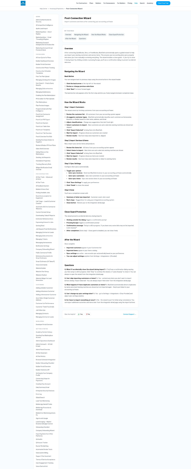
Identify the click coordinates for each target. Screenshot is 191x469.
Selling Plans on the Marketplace (42, 153)
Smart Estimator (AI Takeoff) (45, 261)
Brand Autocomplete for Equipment (43, 197)
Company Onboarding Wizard (45, 249)
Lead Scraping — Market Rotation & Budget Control (44, 423)
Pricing (130, 3)
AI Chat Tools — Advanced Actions (44, 178)
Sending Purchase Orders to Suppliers (45, 141)
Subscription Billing (42, 453)
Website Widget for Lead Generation (44, 279)
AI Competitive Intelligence (44, 25)
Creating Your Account (43, 384)
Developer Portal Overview (44, 324)
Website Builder (41, 268)
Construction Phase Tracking (45, 68)
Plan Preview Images (42, 105)
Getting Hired (40, 225)
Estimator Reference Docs (44, 219)
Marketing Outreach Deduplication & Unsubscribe (45, 43)
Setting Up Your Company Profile (44, 374)
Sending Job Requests (43, 157)
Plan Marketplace (41, 102)
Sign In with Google (42, 418)
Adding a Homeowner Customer (46, 294)
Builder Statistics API (42, 370)
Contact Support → (129, 314)
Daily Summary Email (42, 387)
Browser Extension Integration (45, 360)
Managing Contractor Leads (45, 232)
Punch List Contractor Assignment (43, 115)
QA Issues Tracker (42, 442)
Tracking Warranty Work (43, 164)
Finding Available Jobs (43, 192)
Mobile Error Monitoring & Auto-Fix (46, 414)
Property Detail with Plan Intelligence (44, 110)
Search (142, 3)
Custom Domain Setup (43, 212)
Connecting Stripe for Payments (43, 379)
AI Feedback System (42, 186)
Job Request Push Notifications (46, 229)
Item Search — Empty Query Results (45, 84)
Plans (91, 3)
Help (135, 3)
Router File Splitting (42, 446)
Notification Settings (42, 246)
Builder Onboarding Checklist (45, 363)
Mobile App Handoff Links (44, 404)
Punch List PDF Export (43, 119)
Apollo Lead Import (42, 28)
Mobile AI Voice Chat (42, 189)
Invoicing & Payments (57, 8)
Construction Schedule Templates (43, 72)
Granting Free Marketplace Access (44, 336)
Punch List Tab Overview (44, 133)
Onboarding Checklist (43, 427)
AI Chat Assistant (41, 353)
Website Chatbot (41, 275)
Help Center (43, 8)
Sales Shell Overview (42, 148)
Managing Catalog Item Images (46, 80)
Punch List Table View (43, 126)
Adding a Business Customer (45, 291)
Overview (68, 34)
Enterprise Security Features (45, 391)
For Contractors (81, 3)
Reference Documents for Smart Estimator (44, 257)
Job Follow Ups (40, 310)
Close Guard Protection (116, 34)
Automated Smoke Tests (44, 449)
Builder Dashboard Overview (45, 61)
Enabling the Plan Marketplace (45, 95)
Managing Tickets (41, 239)
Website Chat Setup (42, 271)
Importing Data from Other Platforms (44, 435)
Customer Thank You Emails (45, 307)
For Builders (121, 3)
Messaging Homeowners (44, 242)
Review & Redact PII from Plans (46, 145)
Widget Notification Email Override (44, 168)
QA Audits (39, 439)
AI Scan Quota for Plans (43, 57)
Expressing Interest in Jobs (44, 222)
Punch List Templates (43, 130)
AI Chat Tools (40, 182)
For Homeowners (109, 3)
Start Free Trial (163, 3)
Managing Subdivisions (43, 92)
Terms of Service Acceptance (45, 459)
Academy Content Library (44, 332)
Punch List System (42, 123)
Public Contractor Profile (44, 252)
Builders (98, 3)
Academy (150, 3)
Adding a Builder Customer (44, 288)
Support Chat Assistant (43, 456)
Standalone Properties (43, 161)
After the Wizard (70, 38)
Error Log (39, 394)
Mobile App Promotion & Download (43, 408)
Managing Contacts (42, 313)
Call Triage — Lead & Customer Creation (45, 202)
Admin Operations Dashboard (45, 341)
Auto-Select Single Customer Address (45, 299)
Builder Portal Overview (43, 64)
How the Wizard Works (99, 34)
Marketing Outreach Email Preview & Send (44, 49)
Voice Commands (41, 265)
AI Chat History (40, 356)
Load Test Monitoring (43, 401)
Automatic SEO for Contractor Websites (45, 208)
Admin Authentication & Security (43, 21)
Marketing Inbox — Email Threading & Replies (43, 38)
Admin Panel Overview (43, 349)
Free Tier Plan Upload (42, 76)
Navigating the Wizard (81, 34)
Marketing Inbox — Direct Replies (44, 33)
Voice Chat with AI (41, 466)
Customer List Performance (45, 303)
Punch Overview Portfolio (44, 136)
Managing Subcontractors (44, 88)
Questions (82, 38)
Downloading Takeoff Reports (45, 215)
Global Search (40, 397)
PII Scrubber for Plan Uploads (45, 99)
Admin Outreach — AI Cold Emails (44, 345)
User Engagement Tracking (44, 463)
